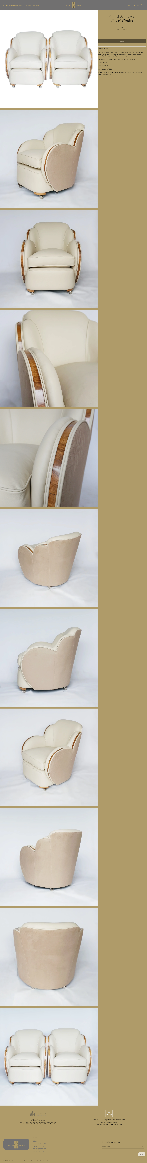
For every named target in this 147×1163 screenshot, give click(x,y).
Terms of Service (39, 1149)
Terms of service (35, 1160)
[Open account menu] (138, 5)
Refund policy (38, 1151)
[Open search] (134, 5)
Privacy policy (27, 1160)
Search (36, 1141)
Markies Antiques (11, 1160)
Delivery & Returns (40, 1144)
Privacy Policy (38, 1146)
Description (104, 48)
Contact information (44, 1160)
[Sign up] (142, 1146)
